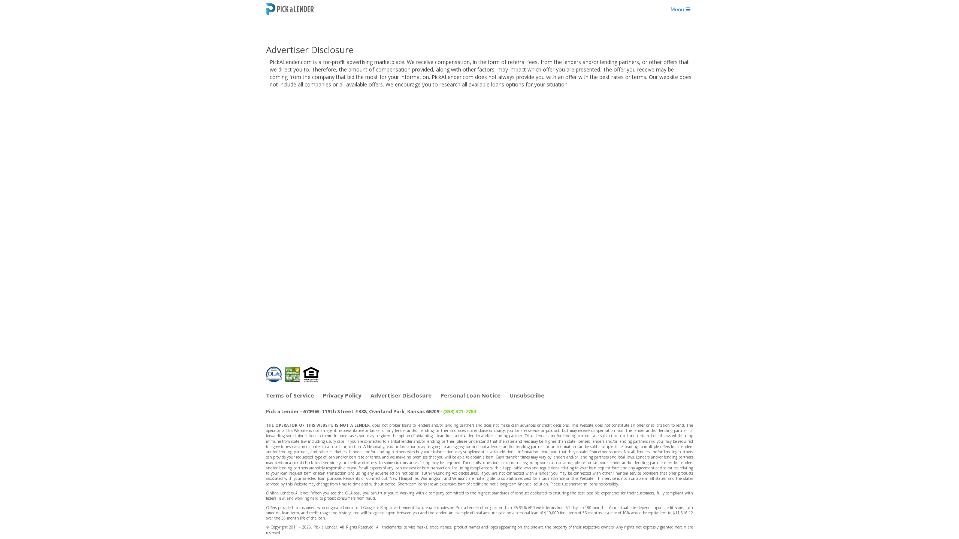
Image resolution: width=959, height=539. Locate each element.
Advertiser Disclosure (401, 395)
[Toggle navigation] (680, 9)
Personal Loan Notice (470, 395)
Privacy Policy (342, 395)
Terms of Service (290, 395)
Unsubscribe (526, 395)
